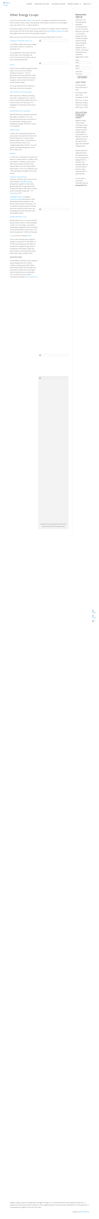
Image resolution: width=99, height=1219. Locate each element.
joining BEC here (81, 185)
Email (77, 60)
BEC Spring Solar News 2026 (23, 689)
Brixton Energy (14, 130)
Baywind (12, 153)
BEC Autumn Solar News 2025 (24, 853)
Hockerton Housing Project (18, 177)
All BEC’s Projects (73, 4)
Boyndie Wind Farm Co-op (18, 217)
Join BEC (29, 4)
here (29, 236)
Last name (79, 71)
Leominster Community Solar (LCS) (21, 41)
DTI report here (32, 277)
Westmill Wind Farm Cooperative (20, 111)
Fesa (11, 236)
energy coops (30, 20)
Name (77, 66)
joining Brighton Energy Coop (55, 31)
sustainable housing (26, 181)
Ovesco (12, 65)
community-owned (16, 199)
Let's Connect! (82, 77)
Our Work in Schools (58, 4)
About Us (87, 4)
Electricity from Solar (42, 4)
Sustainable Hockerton (17, 197)
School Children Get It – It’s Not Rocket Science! (31, 1183)
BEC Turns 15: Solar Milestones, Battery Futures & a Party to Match (40, 1018)
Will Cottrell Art (84, 1212)
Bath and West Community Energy (20, 92)
